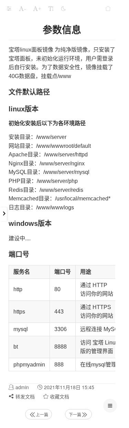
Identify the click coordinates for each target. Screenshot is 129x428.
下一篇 (75, 414)
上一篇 (42, 414)
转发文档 (24, 396)
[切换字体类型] (51, 8)
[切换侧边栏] (9, 8)
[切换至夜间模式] (63, 8)
